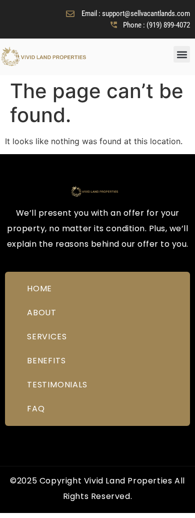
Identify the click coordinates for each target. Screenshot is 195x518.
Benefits (46, 360)
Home (39, 288)
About (41, 312)
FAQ (35, 408)
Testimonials (57, 384)
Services (46, 336)
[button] (182, 54)
